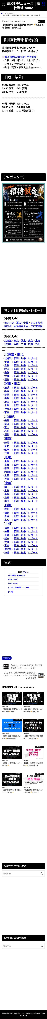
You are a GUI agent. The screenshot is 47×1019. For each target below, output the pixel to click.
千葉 (6, 405)
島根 (6, 497)
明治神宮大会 (21, 326)
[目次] (10, 592)
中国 (23, 344)
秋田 (6, 369)
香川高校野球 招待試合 (16, 575)
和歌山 (8, 472)
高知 (6, 519)
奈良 (6, 468)
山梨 (6, 398)
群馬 (6, 394)
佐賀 (6, 531)
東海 (37, 340)
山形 (6, 372)
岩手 (6, 365)
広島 (6, 490)
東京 (30, 340)
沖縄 (6, 552)
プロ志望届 (36, 326)
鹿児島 (8, 549)
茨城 (6, 387)
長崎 (6, 535)
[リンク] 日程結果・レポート (18, 587)
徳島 (6, 512)
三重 (6, 453)
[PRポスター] (13, 583)
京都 (6, 464)
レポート (33, 358)
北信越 (8, 344)
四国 (30, 344)
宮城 (6, 376)
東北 (16, 340)
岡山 (6, 487)
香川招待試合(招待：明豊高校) (21, 56)
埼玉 (6, 401)
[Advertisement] (23, 142)
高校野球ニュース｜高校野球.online (23, 5)
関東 (23, 340)
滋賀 (6, 461)
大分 (6, 542)
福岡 (6, 528)
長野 (6, 420)
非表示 (25, 572)
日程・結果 (20, 358)
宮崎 (6, 545)
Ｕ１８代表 (36, 322)
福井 (6, 434)
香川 (6, 509)
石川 (6, 431)
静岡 (6, 442)
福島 (6, 379)
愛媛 (6, 516)
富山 (6, 427)
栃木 (6, 391)
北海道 (8, 340)
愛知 (6, 446)
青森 (6, 362)
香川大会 (8, 658)
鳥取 (6, 494)
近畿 (16, 344)
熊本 (6, 538)
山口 (6, 501)
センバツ (9, 322)
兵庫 (6, 479)
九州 (37, 344)
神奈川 (8, 408)
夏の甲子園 (22, 322)
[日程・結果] (12, 579)
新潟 (6, 424)
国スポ (8, 326)
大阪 (6, 475)
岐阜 (6, 449)
